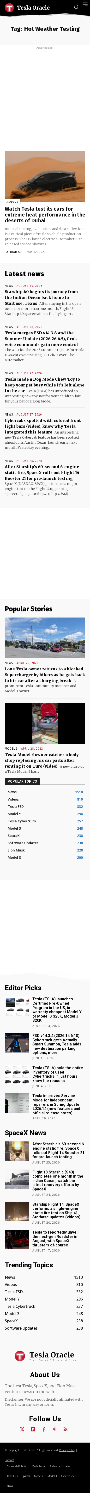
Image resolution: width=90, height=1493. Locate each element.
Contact (9, 1460)
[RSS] (66, 1430)
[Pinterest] (55, 1430)
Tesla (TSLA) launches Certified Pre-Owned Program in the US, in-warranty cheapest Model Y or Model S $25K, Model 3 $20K (57, 1010)
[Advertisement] (45, 97)
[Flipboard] (33, 1430)
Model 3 (12, 201)
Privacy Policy (67, 1450)
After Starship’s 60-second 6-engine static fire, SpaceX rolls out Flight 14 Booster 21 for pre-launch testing (42, 472)
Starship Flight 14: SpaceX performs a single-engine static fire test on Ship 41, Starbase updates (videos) (56, 1211)
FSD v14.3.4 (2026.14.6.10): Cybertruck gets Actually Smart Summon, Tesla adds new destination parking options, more (56, 1044)
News (9, 285)
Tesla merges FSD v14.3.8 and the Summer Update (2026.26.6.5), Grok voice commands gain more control (41, 338)
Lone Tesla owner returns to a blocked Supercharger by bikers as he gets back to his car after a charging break (45, 674)
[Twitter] (22, 1430)
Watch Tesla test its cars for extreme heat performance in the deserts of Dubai (45, 215)
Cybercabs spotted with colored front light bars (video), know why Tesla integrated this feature (43, 426)
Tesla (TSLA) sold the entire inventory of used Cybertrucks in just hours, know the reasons (57, 1074)
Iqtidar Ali (14, 252)
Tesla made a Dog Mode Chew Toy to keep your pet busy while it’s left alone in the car (44, 385)
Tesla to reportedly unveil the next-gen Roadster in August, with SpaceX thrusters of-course (55, 1238)
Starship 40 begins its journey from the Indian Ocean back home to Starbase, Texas (41, 297)
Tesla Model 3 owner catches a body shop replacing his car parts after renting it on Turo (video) (42, 760)
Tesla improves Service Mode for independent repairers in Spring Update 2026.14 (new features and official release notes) (56, 1104)
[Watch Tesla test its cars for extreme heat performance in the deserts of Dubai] (45, 176)
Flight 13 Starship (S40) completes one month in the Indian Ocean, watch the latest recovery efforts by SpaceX (57, 1180)
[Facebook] (44, 1430)
